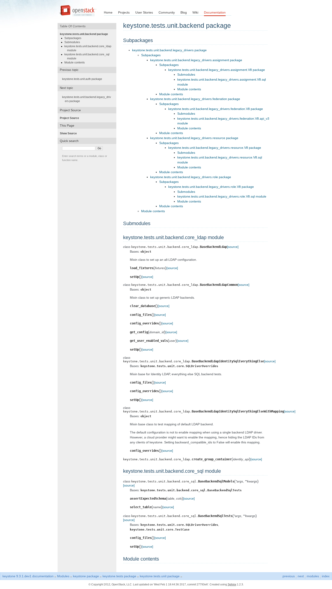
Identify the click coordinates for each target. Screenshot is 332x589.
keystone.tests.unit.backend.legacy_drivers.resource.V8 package (214, 147)
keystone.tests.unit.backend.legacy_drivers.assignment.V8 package (216, 70)
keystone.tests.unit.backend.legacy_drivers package (169, 50)
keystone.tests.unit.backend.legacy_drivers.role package (190, 177)
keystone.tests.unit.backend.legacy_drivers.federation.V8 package (215, 109)
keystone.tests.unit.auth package (83, 79)
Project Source (71, 118)
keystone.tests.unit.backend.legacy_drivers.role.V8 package (211, 187)
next (301, 576)
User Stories (144, 12)
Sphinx (232, 584)
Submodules (186, 74)
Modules (63, 576)
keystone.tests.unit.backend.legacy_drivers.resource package (194, 138)
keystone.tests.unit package (160, 576)
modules (313, 576)
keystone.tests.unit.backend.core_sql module (88, 56)
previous (289, 576)
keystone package (86, 576)
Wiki (195, 12)
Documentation (215, 12)
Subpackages (151, 55)
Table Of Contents (74, 26)
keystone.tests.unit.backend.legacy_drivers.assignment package (196, 60)
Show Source (70, 133)
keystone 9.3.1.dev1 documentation (28, 576)
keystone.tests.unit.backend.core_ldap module (89, 48)
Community (167, 12)
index (326, 576)
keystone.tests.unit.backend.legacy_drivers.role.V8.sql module (221, 196)
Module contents (189, 89)
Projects (124, 12)
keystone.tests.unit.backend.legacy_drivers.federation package (195, 99)
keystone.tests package (119, 576)
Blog (183, 12)
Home (108, 12)
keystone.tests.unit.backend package (85, 34)
